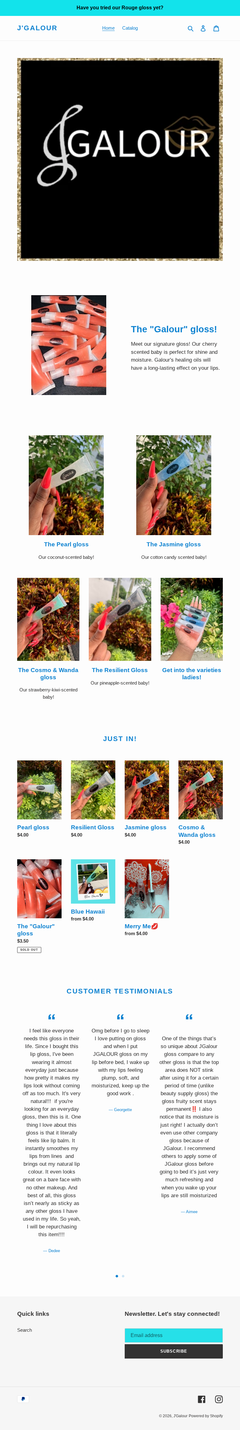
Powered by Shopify (206, 1416)
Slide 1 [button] (117, 1276)
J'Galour (37, 28)
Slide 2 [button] (123, 1276)
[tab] (117, 1276)
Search (24, 1330)
